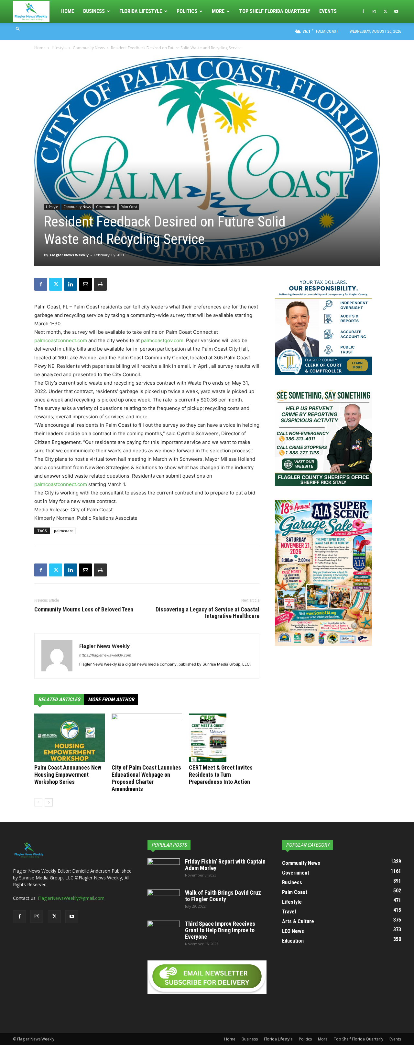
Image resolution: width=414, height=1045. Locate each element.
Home (67, 11)
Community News (89, 48)
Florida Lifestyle (140, 11)
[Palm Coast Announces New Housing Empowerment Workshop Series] (69, 738)
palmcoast (63, 530)
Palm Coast (129, 206)
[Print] (100, 284)
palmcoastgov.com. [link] (163, 340)
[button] (18, 28)
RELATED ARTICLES (59, 699)
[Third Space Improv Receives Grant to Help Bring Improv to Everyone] (163, 932)
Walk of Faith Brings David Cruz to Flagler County (223, 895)
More (218, 11)
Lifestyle (59, 48)
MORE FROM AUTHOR (111, 699)
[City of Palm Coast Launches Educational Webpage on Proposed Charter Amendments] (147, 738)
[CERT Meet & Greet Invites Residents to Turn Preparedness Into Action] (224, 738)
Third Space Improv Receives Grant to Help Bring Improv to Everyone (220, 930)
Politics (187, 11)
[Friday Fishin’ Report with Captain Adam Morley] (163, 869)
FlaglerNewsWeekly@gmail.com (71, 898)
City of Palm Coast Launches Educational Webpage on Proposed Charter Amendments (146, 778)
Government (105, 206)
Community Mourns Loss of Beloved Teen (83, 609)
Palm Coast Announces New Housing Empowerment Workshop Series (67, 774)
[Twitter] (385, 11)
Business (94, 11)
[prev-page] (38, 802)
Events (328, 11)
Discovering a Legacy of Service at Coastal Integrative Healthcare (207, 612)
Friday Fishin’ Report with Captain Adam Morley (225, 864)
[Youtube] (396, 11)
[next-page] (49, 802)
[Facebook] (363, 11)
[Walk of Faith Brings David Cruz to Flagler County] (163, 900)
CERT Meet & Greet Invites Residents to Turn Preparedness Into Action (221, 774)
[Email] (85, 284)
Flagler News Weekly (69, 254)
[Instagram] (374, 11)
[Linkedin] (70, 284)
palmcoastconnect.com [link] (60, 340)
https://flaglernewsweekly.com (105, 655)
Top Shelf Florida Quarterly (274, 11)
